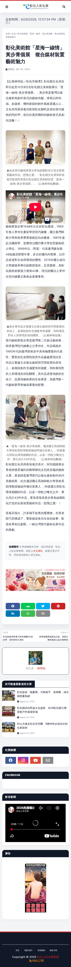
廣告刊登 (53, 950)
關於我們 (28, 950)
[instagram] (23, 760)
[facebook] (10, 760)
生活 (14, 33)
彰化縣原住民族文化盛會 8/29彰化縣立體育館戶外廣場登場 (42, 710)
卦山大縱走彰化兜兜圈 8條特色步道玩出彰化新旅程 (42, 725)
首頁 (8, 33)
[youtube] (35, 760)
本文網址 (38, 550)
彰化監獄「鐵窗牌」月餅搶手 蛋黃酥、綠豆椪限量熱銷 (43, 694)
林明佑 (41, 668)
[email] (48, 760)
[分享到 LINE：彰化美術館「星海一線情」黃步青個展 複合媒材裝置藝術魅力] (28, 606)
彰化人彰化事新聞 (48, 957)
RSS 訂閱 (38, 960)
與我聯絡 (41, 950)
